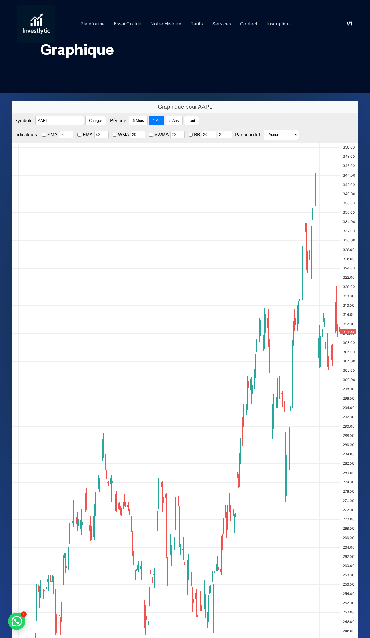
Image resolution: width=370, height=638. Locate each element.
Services (221, 24)
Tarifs (196, 24)
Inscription (278, 24)
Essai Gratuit (127, 24)
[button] (16, 621)
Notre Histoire (165, 24)
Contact (248, 24)
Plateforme (92, 24)
